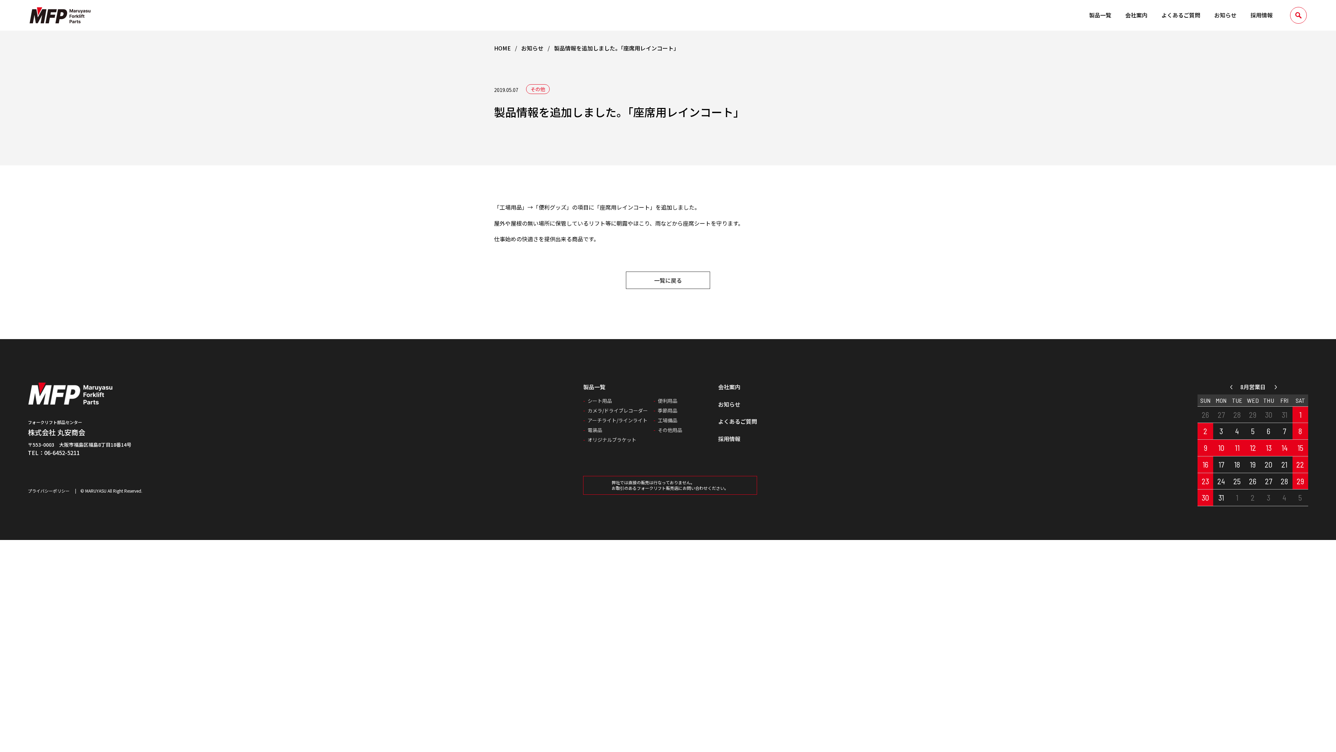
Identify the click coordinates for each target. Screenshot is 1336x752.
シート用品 (600, 400)
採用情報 (1261, 15)
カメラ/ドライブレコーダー (618, 410)
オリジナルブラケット (612, 439)
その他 (538, 89)
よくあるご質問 (1180, 15)
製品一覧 (1100, 15)
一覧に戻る (668, 280)
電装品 (595, 429)
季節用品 (667, 410)
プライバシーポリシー (49, 491)
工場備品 (667, 420)
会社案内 (1136, 15)
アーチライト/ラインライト (617, 420)
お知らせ (1225, 15)
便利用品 (667, 400)
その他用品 (670, 429)
